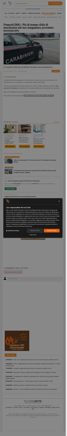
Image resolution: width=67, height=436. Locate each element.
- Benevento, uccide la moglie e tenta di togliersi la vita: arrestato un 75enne (31, 372)
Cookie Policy (34, 407)
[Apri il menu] (4, 3)
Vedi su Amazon (10, 146)
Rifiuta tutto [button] (34, 230)
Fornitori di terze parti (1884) (51, 216)
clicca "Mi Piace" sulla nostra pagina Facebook (39, 95)
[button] (12, 231)
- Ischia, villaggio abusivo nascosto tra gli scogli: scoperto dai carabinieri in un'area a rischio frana (33, 364)
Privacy (20, 407)
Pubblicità (41, 407)
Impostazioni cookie (11, 226)
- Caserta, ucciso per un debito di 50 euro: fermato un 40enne (27, 385)
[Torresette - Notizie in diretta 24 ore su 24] (33, 401)
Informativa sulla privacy (25, 226)
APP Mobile (48, 407)
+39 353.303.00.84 (16, 183)
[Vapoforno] (17, 341)
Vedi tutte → (57, 122)
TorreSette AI (9, 407)
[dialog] (33, 218)
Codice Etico (26, 407)
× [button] (59, 201)
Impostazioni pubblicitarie (19, 224)
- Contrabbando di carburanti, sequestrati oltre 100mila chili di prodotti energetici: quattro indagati (32, 377)
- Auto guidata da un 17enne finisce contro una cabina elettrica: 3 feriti (29, 381)
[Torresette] (10, 3)
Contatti (15, 407)
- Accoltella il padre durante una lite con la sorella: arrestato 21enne (28, 368)
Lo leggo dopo (56, 71)
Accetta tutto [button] (52, 230)
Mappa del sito (56, 407)
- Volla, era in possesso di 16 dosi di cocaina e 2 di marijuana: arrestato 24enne (32, 360)
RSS (33, 409)
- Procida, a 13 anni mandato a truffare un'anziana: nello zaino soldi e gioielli (31, 389)
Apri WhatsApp (11, 188)
